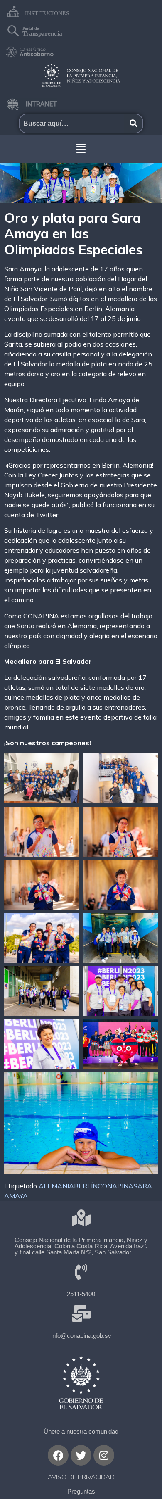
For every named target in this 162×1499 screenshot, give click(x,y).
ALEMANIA (56, 1186)
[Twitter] (81, 1455)
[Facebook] (58, 1455)
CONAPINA (115, 1186)
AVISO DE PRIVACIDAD (81, 1477)
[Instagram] (103, 1455)
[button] (81, 148)
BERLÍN (86, 1186)
